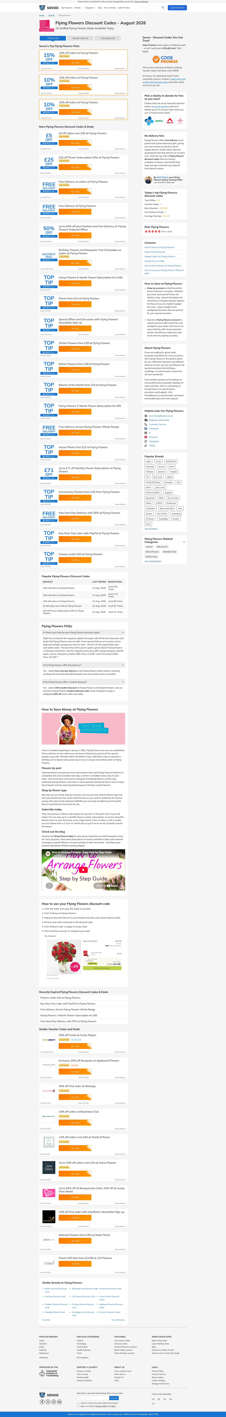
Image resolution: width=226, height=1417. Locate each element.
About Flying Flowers (155, 252)
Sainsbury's (44, 1353)
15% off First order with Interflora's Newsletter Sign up (91, 1211)
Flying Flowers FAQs (154, 261)
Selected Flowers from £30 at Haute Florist (84, 1235)
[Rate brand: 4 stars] (156, 231)
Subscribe (114, 1398)
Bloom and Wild (166, 508)
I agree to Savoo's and (98, 1406)
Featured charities (84, 1380)
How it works (82, 1374)
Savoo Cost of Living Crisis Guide (166, 1353)
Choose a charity (84, 1371)
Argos (148, 461)
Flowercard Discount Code (110, 1288)
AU (170, 1399)
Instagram (153, 441)
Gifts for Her (162, 547)
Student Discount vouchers (125, 1347)
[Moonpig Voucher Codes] (48, 1091)
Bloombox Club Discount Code (85, 1288)
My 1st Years (173, 498)
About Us (119, 1367)
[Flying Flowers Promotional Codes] (46, 25)
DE (159, 1399)
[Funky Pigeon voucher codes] (48, 1039)
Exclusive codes (120, 1344)
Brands (52, 15)
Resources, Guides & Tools (163, 1350)
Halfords (149, 472)
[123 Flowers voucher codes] (48, 1262)
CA (153, 1403)
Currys (158, 461)
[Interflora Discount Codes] (48, 1216)
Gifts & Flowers (152, 552)
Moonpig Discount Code (55, 1312)
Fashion (80, 1340)
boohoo (149, 513)
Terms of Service (141, 1)
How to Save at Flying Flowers (159, 247)
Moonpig (168, 482)
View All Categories (153, 561)
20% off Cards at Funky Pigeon (77, 1035)
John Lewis (160, 487)
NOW (148, 487)
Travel (79, 1353)
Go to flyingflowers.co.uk (160, 416)
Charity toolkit (82, 1377)
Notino (148, 503)
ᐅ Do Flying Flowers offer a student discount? (65, 682)
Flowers (149, 547)
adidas (169, 477)
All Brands (43, 1357)
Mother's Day (151, 556)
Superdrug (176, 513)
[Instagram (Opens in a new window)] (53, 1402)
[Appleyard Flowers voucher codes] (48, 1065)
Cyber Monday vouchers (124, 1353)
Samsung (150, 466)
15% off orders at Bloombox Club (79, 1111)
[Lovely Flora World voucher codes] (48, 1193)
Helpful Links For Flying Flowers (160, 256)
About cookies (158, 1377)
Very (178, 482)
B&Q (161, 498)
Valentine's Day (169, 552)
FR (164, 1399)
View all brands (151, 528)
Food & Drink (82, 1347)
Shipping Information (158, 420)
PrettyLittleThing (153, 482)
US (153, 1399)
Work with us (120, 1374)
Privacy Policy (157, 1371)
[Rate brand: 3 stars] (152, 231)
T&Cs (113, 1406)
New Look (158, 477)
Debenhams (171, 461)
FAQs (116, 1380)
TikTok (151, 445)
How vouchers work (122, 1371)
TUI (147, 477)
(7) (80, 38)
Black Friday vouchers (123, 1350)
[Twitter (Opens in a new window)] (48, 1402)
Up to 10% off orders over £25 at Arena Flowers (87, 1162)
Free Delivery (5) (108, 38)
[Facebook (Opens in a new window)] (42, 1402)
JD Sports (150, 519)
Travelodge (163, 519)
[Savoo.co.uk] (49, 8)
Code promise (64, 56)
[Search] (163, 7)
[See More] (183, 542)
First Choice (162, 513)
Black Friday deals (159, 1340)
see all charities (161, 106)
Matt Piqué (162, 177)
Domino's (162, 472)
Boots (171, 466)
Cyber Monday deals (160, 1344)
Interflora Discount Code (55, 1296)
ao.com (162, 466)
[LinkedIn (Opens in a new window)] (59, 1402)
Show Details (120, 69)
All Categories (83, 1357)
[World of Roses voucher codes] (48, 1142)
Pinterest (153, 437)
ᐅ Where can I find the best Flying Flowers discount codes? (71, 632)
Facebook (153, 428)
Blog (154, 1347)
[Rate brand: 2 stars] (149, 231)
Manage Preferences (160, 1383)
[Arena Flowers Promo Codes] (48, 1167)
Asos (180, 508)
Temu (148, 524)
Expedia (168, 492)
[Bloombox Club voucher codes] (48, 1116)
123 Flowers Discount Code (83, 1296)
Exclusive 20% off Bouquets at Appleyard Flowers (89, 1060)
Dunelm (176, 519)
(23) (52, 38)
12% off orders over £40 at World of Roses (84, 1137)
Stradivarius (171, 503)
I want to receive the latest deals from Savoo (99, 1403)
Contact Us (119, 1377)
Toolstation (150, 508)
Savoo (41, 15)
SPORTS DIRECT (153, 492)
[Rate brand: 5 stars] (159, 231)
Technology (81, 1344)
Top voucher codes (122, 1340)
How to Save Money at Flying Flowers (163, 265)
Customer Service (157, 424)
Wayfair (173, 472)
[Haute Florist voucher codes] (48, 1239)
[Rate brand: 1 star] (146, 231)
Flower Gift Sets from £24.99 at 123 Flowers (85, 1258)
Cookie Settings (158, 1380)
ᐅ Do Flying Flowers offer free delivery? (62, 665)
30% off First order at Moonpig (77, 1086)
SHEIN (159, 503)
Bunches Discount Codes (109, 1312)
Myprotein (150, 498)
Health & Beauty (84, 1350)
